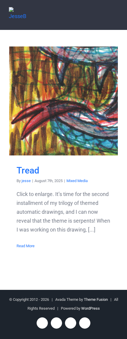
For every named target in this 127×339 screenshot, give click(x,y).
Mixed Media (77, 181)
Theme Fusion (96, 299)
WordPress (90, 308)
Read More (26, 246)
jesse (26, 181)
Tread (63, 101)
